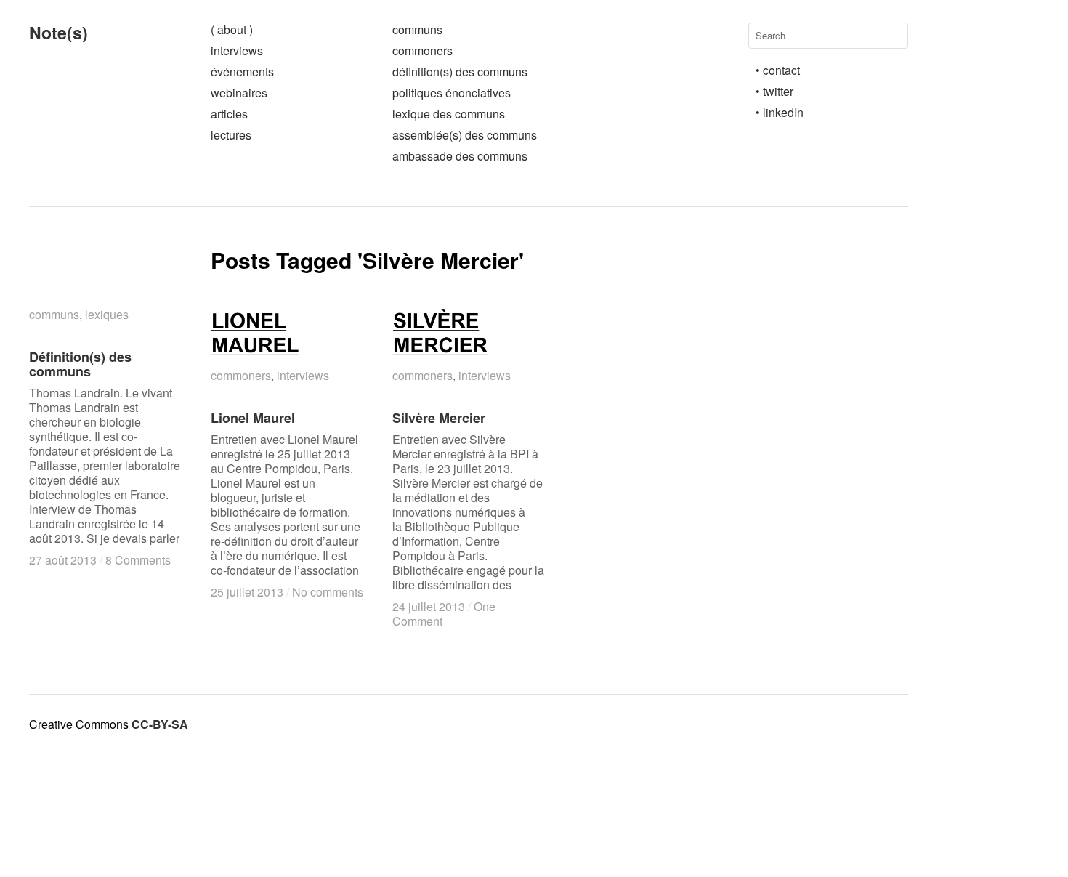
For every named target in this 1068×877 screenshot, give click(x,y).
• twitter (774, 91)
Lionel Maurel (253, 417)
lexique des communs (448, 113)
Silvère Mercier (438, 417)
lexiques (107, 314)
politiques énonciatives (451, 92)
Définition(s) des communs (80, 364)
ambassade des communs (459, 155)
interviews (237, 50)
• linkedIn (780, 112)
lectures (231, 134)
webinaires (239, 92)
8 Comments (138, 559)
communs (417, 29)
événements (242, 71)
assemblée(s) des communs (464, 134)
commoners (422, 50)
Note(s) (58, 32)
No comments (327, 591)
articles (229, 113)
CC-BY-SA (160, 724)
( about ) (232, 29)
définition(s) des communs (459, 71)
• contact (778, 70)
